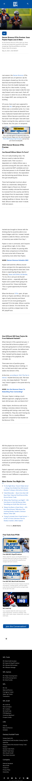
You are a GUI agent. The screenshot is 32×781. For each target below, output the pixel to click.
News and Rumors (8, 690)
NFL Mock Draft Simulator (10, 661)
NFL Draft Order (7, 711)
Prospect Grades (7, 717)
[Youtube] (27, 778)
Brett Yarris (17, 526)
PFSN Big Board (7, 713)
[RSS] (16, 778)
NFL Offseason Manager (9, 667)
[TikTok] (20, 778)
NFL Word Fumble (8, 680)
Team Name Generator (9, 755)
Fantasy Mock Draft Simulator (11, 740)
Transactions (6, 696)
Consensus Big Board (8, 715)
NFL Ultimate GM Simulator (10, 665)
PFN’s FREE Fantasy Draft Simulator (12, 139)
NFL (10, 106)
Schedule (5, 730)
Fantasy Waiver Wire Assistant (11, 744)
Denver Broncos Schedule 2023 (17, 260)
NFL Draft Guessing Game (10, 678)
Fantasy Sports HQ (8, 738)
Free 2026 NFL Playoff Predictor (12, 554)
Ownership (6, 772)
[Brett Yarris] (4, 525)
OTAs (16, 293)
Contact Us (6, 767)
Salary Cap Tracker (8, 694)
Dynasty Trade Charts (8, 749)
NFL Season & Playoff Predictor (11, 663)
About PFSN (6, 765)
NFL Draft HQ (7, 608)
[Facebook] (4, 778)
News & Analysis (7, 707)
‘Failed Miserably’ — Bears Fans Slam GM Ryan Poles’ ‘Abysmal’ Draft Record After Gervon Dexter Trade (16, 495)
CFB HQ (5, 725)
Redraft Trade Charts (8, 751)
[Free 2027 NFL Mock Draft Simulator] (16, 572)
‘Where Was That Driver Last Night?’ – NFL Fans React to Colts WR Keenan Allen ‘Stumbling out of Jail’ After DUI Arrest (16, 502)
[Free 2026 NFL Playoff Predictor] (16, 545)
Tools (4, 550)
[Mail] (12, 778)
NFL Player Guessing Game (10, 676)
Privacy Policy (6, 770)
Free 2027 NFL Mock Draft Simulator (14, 581)
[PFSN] (16, 4)
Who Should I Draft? (8, 753)
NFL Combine (6, 709)
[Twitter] (23, 778)
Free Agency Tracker (8, 692)
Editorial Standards (8, 763)
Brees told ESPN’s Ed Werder (18, 274)
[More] (6, 638)
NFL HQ (5, 688)
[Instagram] (8, 778)
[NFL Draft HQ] (16, 599)
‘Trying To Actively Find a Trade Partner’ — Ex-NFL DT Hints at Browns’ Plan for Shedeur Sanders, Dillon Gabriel (16, 518)
